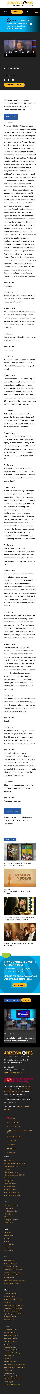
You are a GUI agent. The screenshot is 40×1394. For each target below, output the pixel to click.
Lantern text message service (13, 1272)
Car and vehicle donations (12, 1385)
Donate (12, 1118)
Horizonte (7, 1238)
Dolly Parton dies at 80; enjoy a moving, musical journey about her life (19, 919)
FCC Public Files (13, 1122)
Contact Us (7, 1359)
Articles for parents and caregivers (14, 1281)
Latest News (7, 1233)
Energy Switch (8, 1178)
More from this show (14, 85)
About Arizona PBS (9, 1333)
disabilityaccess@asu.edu (13, 1072)
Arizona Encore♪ (9, 1214)
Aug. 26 (9, 889)
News (6, 1229)
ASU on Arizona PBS (10, 1189)
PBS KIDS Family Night (11, 1266)
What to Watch (8, 1161)
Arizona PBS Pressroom (11, 1338)
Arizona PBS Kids (9, 1260)
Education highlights (10, 1294)
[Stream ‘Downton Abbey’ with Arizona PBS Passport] (20, 924)
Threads (12, 1153)
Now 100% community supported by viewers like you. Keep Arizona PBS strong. (18, 24)
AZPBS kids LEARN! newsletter (13, 1269)
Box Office (7, 1344)
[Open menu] (36, 12)
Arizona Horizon (9, 1236)
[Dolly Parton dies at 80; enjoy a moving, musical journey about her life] (20, 898)
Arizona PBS (16, 1092)
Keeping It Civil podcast (11, 1220)
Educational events (10, 1296)
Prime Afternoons (9, 1186)
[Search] (27, 12)
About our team (9, 1320)
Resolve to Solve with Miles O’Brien (14, 1163)
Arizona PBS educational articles (14, 1305)
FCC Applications (13, 1126)
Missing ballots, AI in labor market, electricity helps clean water (19, 1039)
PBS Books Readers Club (11, 1350)
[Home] (20, 3)
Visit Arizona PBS (9, 1356)
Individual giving (9, 1373)
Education (8, 1290)
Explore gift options (10, 1361)
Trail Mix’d (7, 1169)
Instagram (13, 1144)
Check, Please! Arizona (11, 1166)
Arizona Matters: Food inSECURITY (14, 1175)
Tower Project (8, 1382)
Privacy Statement (13, 1136)
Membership (8, 1370)
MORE (25, 1000)
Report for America (10, 1317)
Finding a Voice (8, 1223)
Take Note (7, 1217)
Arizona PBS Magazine (11, 1335)
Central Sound (8, 1208)
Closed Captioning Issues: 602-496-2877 (20, 1131)
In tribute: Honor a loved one (13, 1379)
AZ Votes (6, 1241)
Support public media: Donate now (15, 1364)
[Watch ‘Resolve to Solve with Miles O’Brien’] (20, 870)
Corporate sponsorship (11, 1376)
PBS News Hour (9, 1250)
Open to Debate (9, 1244)
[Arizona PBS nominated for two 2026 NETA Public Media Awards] (20, 844)
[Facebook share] (5, 80)
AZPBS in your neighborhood (13, 1299)
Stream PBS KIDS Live (10, 1263)
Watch (6, 1157)
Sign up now (19, 985)
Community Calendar (10, 1341)
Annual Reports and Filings (12, 1353)
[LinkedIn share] (9, 80)
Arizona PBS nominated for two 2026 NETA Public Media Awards (18, 864)
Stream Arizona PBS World (12, 1195)
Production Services (10, 1347)
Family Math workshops (11, 1283)
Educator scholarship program (13, 1311)
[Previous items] (7, 1019)
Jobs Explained (8, 1181)
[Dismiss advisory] (31, 24)
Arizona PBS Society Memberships (14, 1367)
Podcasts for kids (9, 1278)
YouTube (12, 1149)
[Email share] (14, 80)
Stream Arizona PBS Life (11, 1192)
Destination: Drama (10, 1184)
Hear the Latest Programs (12, 1205)
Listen (6, 1201)
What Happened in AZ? (11, 1172)
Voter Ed (6, 1247)
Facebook (12, 1140)
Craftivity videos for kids (11, 1275)
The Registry (7, 1302)
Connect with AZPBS (10, 1330)
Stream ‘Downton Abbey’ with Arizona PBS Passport (19, 944)
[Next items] (32, 1019)
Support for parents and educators (14, 1314)
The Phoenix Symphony (11, 1211)
